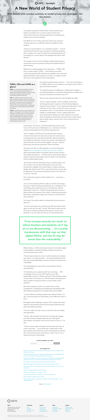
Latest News (55, 407)
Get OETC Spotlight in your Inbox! (45, 340)
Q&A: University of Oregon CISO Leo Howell (34, 376)
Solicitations (54, 410)
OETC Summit (43, 407)
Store (28, 407)
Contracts (29, 408)
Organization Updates (57, 408)
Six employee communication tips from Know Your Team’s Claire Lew (39, 362)
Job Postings (55, 411)
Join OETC (29, 411)
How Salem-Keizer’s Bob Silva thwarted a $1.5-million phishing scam (39, 374)
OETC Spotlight (47, 384)
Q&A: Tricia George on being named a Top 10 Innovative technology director (41, 364)
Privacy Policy (68, 411)
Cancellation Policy (43, 411)
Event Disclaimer (43, 410)
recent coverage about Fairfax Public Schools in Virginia (45, 150)
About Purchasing (30, 410)
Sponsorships (42, 408)
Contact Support (68, 407)
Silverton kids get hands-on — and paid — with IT (35, 372)
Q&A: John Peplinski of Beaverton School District (35, 370)
